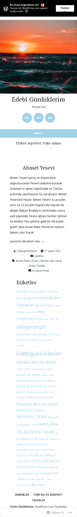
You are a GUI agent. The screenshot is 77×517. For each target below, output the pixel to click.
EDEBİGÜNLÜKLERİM (36, 362)
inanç (43, 381)
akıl (57, 291)
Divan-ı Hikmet (40, 260)
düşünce (20, 345)
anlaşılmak (31, 298)
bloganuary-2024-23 (47, 319)
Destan (42, 334)
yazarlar (39, 255)
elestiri (27, 369)
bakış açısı (54, 305)
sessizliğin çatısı (40, 444)
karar (36, 392)
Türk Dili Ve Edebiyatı (41, 455)
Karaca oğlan (24, 392)
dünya (48, 340)
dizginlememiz (32, 340)
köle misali (50, 392)
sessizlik (27, 444)
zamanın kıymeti (35, 479)
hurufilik (21, 381)
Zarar (48, 479)
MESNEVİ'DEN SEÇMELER (30, 410)
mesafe (50, 397)
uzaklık (19, 461)
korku (41, 392)
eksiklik (19, 369)
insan (51, 380)
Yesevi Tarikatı (37, 265)
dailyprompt (30, 326)
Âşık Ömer (38, 485)
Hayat (36, 374)
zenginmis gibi (23, 485)
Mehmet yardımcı (36, 397)
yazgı (36, 473)
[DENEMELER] (27, 118)
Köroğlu (21, 397)
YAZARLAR (38, 500)
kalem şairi (37, 386)
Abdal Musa (23, 291)
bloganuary (25, 318)
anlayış (19, 298)
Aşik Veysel (41, 305)
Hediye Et (65, 8)
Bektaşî (20, 312)
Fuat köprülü (39, 369)
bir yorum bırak (40, 271)
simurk (37, 449)
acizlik (34, 291)
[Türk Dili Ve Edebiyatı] (39, 118)
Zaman (20, 479)
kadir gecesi (23, 386)
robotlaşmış (54, 439)
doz (42, 340)
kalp (46, 386)
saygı (19, 444)
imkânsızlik (32, 381)
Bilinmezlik (30, 312)
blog (41, 311)
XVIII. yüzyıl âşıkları (47, 467)
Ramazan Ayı (41, 439)
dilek (49, 334)
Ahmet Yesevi (38, 167)
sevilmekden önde (24, 449)
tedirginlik (21, 455)
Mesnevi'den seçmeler (37, 404)
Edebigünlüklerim (27, 251)
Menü (47, 133)
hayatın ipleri (47, 375)
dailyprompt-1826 (26, 334)
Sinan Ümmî (48, 449)
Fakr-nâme (55, 260)
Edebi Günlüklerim (38, 99)
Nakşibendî (27, 439)
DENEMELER (22, 494)
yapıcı (19, 473)
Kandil (52, 386)
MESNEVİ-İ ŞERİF (31, 416)
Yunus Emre (49, 473)
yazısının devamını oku (25, 241)
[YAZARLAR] (50, 118)
